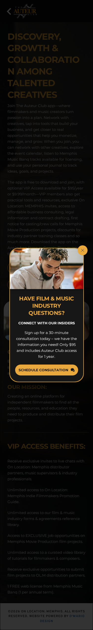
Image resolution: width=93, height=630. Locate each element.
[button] (83, 250)
